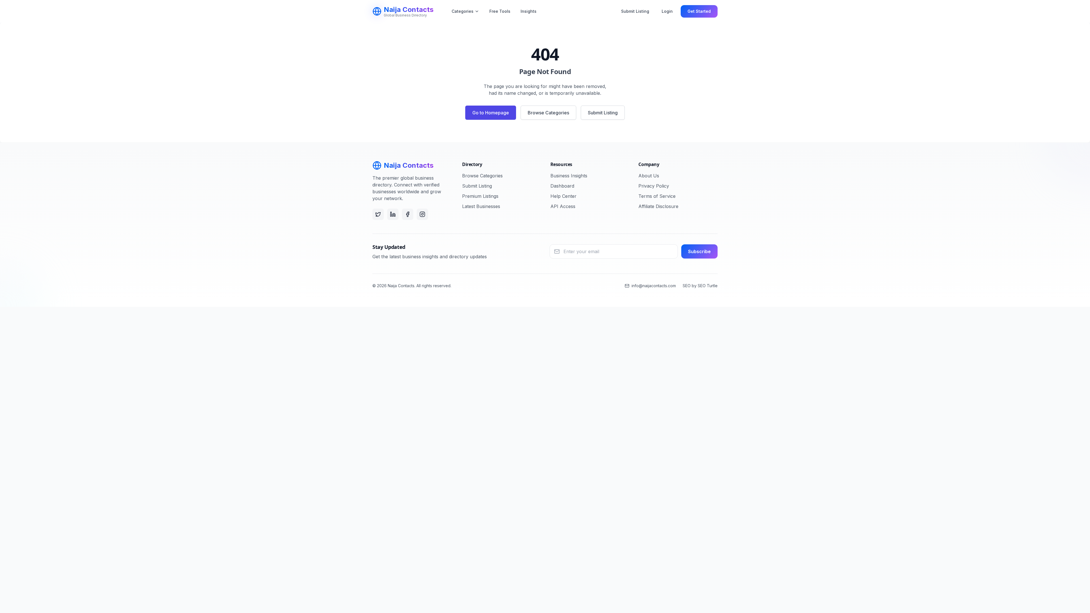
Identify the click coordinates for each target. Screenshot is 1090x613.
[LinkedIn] (393, 214)
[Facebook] (407, 214)
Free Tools (499, 11)
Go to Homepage (490, 113)
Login (667, 11)
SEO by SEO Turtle (700, 285)
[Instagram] (422, 214)
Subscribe (699, 251)
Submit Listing (635, 11)
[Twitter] (378, 214)
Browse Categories (548, 113)
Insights (528, 11)
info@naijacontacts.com (654, 285)
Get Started (699, 11)
